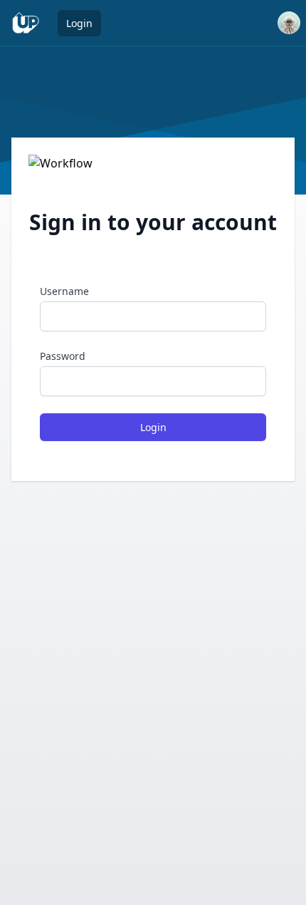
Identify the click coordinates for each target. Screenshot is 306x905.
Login (79, 23)
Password (62, 356)
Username (64, 291)
